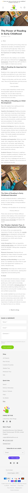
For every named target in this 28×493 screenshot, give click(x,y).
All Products (6, 358)
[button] (3, 7)
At (19, 285)
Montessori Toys (7, 371)
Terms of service (10, 487)
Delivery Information (8, 388)
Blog (4, 401)
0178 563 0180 (9, 440)
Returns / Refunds (7, 391)
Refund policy (13, 485)
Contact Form (6, 443)
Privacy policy (20, 485)
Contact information (14, 490)
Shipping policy (19, 487)
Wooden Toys (6, 368)
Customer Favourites (8, 365)
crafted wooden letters (7, 245)
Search (4, 384)
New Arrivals (6, 361)
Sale (4, 375)
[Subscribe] (22, 452)
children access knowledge (8, 220)
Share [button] (4, 41)
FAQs (4, 394)
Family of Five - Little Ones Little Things (14, 483)
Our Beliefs (6, 398)
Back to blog (15, 310)
